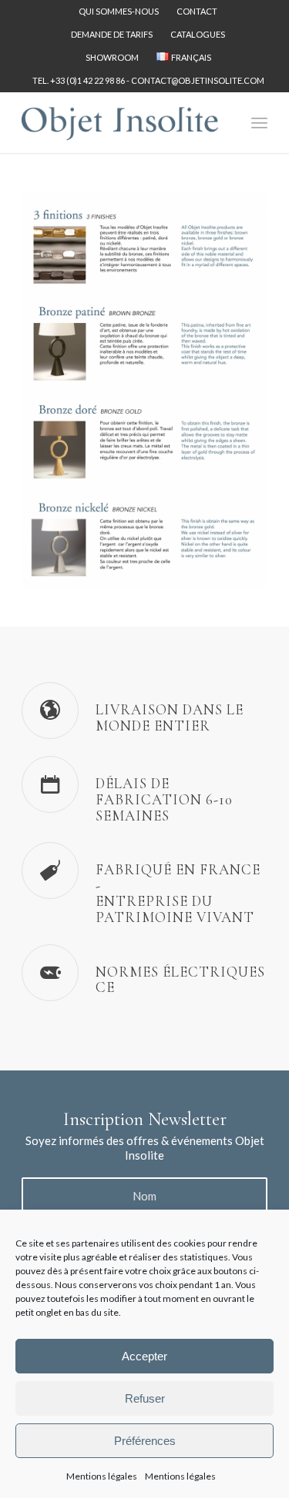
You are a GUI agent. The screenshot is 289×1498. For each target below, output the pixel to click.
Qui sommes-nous (119, 11)
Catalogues (197, 34)
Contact (196, 11)
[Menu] (259, 122)
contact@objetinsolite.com (197, 80)
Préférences (145, 1440)
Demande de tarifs (112, 34)
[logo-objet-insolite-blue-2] (120, 122)
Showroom (112, 57)
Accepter (144, 1356)
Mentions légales (101, 1476)
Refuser (145, 1398)
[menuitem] (119, 11)
